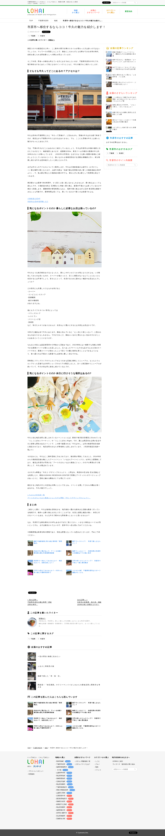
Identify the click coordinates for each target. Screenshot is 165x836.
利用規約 (31, 774)
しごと (97, 761)
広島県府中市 (63, 796)
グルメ (97, 764)
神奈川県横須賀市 (65, 790)
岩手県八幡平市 (64, 813)
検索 (135, 2)
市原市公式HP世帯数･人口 (38, 201)
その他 (61, 770)
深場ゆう (51, 40)
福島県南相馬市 (64, 767)
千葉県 (33, 36)
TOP (31, 20)
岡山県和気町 (63, 775)
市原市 (42, 36)
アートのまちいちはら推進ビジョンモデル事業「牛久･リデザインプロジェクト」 (59, 498)
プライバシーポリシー (36, 771)
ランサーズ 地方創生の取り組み (124, 764)
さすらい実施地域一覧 (82, 761)
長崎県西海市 (63, 778)
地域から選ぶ (75, 11)
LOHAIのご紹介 (118, 761)
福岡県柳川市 (63, 810)
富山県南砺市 (63, 816)
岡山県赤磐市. (64, 784)
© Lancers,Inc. (82, 833)
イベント (98, 770)
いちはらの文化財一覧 (36, 495)
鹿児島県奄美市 (64, 798)
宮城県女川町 (63, 818)
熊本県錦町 (63, 761)
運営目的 (128, 11)
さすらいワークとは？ (82, 764)
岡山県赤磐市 (63, 807)
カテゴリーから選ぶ (111, 11)
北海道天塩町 (63, 781)
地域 (56, 20)
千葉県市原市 (43, 20)
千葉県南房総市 (64, 787)
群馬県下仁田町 (64, 804)
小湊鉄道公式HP (34, 199)
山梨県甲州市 (63, 773)
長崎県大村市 (63, 801)
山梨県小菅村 (63, 793)
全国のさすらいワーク (93, 11)
